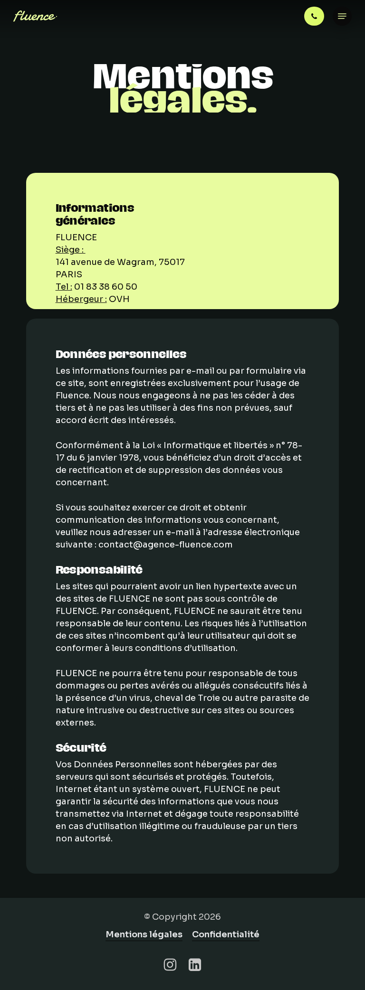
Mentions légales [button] (144, 934)
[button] (342, 16)
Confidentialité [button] (225, 934)
